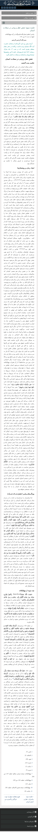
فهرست (19, 796)
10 (31, 787)
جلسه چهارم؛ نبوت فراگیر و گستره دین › (11, 799)
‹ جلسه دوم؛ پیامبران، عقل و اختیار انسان (28, 799)
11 (31, 791)
